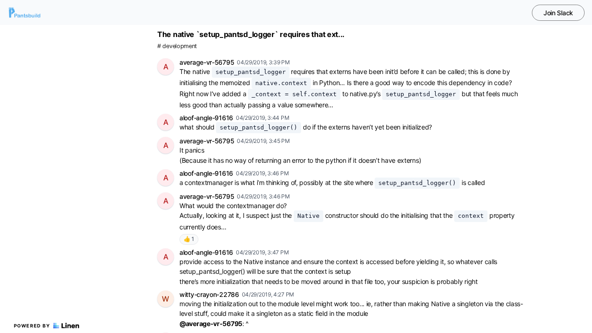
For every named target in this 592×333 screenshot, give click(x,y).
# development (177, 46)
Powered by (32, 325)
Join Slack (558, 13)
